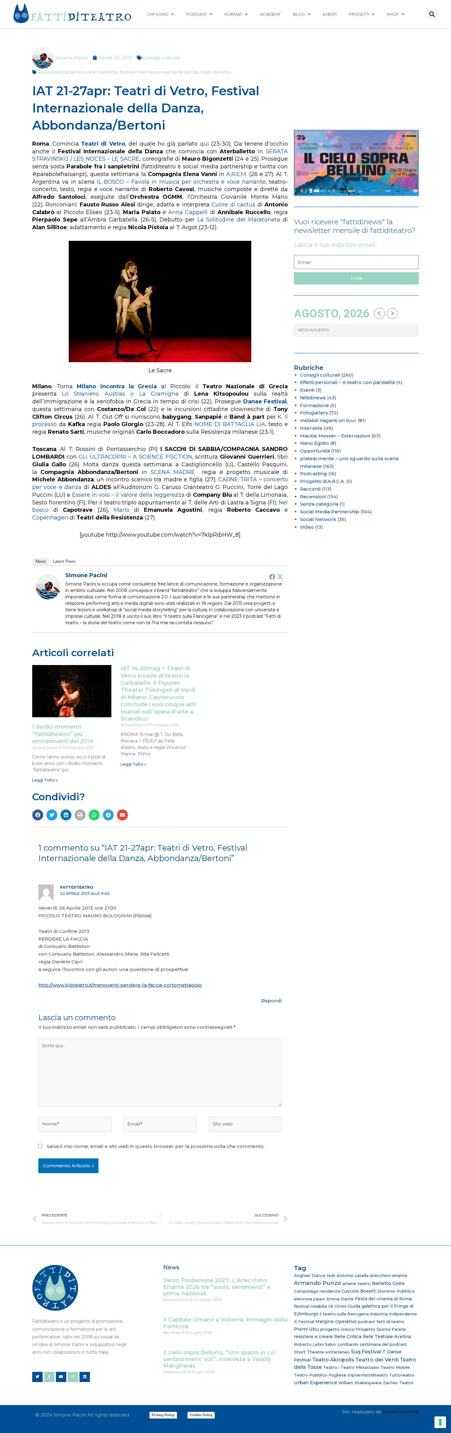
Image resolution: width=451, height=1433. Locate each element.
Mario (121, 510)
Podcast (196, 14)
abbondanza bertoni (62, 72)
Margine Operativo (336, 1321)
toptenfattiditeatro (368, 1374)
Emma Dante (340, 1298)
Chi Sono (157, 14)
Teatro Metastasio (360, 1367)
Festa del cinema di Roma (383, 1298)
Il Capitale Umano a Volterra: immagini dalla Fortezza (225, 1323)
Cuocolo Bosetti (358, 1291)
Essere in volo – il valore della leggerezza (128, 494)
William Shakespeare (360, 1382)
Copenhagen (50, 517)
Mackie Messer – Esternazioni (335, 436)
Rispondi (271, 1001)
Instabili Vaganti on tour (328, 420)
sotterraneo (337, 1351)
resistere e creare (313, 1336)
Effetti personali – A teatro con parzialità (347, 382)
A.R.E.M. (236, 174)
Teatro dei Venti (377, 1359)
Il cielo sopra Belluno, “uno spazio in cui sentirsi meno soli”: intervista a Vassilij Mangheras (219, 1359)
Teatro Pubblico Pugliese (320, 1374)
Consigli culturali (161, 58)
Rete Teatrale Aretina (387, 1336)
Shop (393, 14)
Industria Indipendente (393, 1313)
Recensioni (313, 496)
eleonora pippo (309, 1298)
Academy (270, 14)
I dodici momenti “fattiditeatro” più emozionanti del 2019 (62, 734)
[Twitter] (280, 576)
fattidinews (313, 398)
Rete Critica (347, 1336)
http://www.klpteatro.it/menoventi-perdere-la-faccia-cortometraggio (120, 985)
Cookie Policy (201, 1415)
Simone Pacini (86, 575)
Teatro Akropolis (333, 1360)
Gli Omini (337, 1306)
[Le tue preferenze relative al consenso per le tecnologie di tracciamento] (440, 1422)
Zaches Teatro (398, 1382)
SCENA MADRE (173, 472)
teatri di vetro (215, 72)
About (40, 561)
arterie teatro (356, 1283)
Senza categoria (319, 504)
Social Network (318, 519)
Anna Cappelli (188, 212)
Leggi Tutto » (45, 780)
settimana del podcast (383, 1344)
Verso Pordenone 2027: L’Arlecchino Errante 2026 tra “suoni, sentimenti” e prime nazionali (217, 1287)
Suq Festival (366, 1352)
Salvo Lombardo (342, 1344)
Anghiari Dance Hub (314, 1275)
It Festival (304, 1321)
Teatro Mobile (395, 1367)
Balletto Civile (388, 1283)
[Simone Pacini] (48, 586)
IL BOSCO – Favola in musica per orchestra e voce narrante (181, 181)
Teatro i (331, 1367)
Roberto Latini (309, 1344)
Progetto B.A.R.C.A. (322, 481)
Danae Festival (265, 401)
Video (307, 527)
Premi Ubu (306, 1329)
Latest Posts (64, 561)
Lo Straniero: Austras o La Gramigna (120, 393)
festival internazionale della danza (159, 72)
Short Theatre (309, 1351)
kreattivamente (401, 1412)
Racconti (310, 489)
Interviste (311, 428)
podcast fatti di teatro (381, 1321)
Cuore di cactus (233, 204)
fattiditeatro (76, 887)
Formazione (314, 405)
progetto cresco (337, 1329)
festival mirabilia (310, 1306)
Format (233, 14)
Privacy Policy (163, 1415)
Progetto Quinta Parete (381, 1329)
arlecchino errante (388, 1275)
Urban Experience (315, 1382)
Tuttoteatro (401, 1374)
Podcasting (313, 473)
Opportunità (315, 451)
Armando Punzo (317, 1283)
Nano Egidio (314, 443)
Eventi (330, 14)
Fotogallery (314, 413)
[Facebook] (272, 576)
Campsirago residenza (317, 1291)
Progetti (359, 14)
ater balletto (103, 72)
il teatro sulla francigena (344, 1313)
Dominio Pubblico (396, 1291)
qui (204, 143)
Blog (299, 14)
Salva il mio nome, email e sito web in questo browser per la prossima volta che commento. (155, 1146)
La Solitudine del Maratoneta (238, 219)
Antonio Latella (352, 1275)
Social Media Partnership (329, 512)
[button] (432, 14)
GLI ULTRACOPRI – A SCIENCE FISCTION (135, 456)
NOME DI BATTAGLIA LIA (230, 424)
